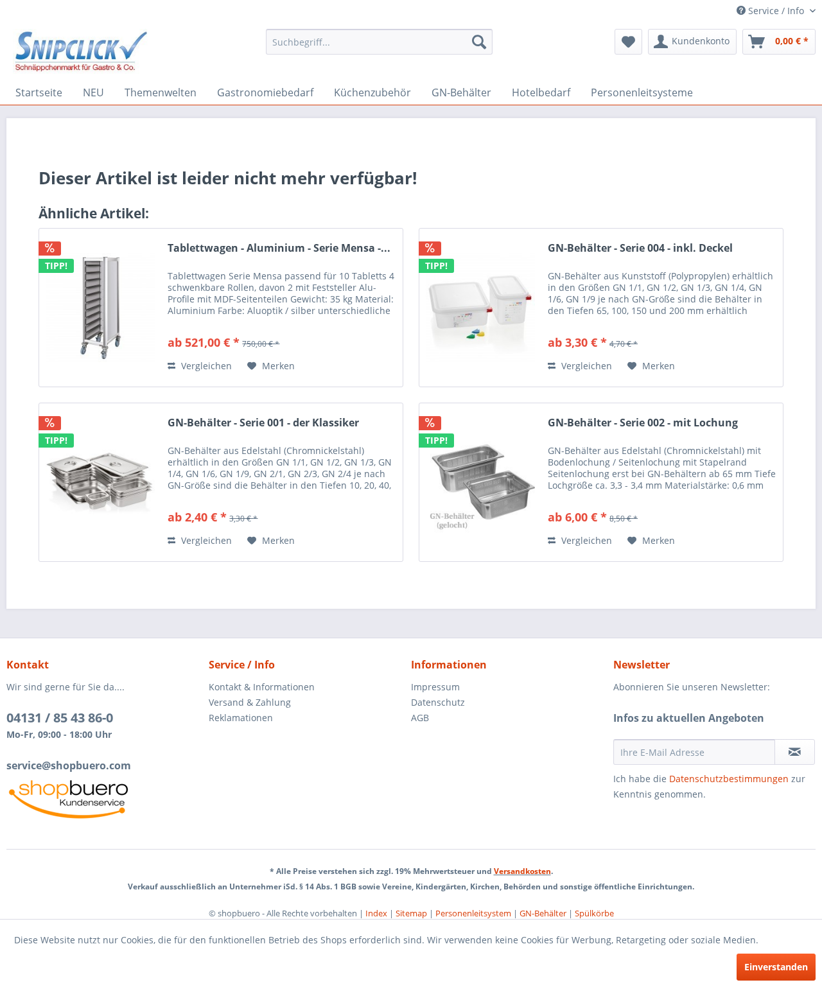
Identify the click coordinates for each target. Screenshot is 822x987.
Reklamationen (241, 718)
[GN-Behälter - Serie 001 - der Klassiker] (100, 482)
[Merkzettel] (628, 42)
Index (376, 913)
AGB (420, 718)
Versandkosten (522, 871)
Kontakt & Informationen (262, 687)
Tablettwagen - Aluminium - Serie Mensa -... (279, 248)
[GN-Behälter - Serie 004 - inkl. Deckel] (480, 307)
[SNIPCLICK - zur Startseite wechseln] (81, 51)
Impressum (435, 687)
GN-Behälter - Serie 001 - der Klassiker (263, 423)
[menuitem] (379, 42)
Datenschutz (438, 702)
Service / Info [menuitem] (776, 10)
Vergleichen (205, 366)
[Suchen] (479, 42)
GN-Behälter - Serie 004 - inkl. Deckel (640, 248)
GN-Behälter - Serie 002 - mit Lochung (643, 423)
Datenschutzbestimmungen (729, 779)
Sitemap (411, 913)
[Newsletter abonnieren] (794, 752)
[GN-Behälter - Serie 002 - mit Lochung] (480, 482)
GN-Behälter (543, 913)
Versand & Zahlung (250, 702)
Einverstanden (776, 967)
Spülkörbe (594, 913)
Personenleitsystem (473, 913)
